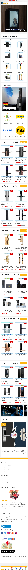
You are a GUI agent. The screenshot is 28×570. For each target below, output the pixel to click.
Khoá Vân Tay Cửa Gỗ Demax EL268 (20, 178)
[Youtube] (10, 533)
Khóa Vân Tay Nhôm (9, 186)
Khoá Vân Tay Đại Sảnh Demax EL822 (6, 248)
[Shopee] (13, 533)
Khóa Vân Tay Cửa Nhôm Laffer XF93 (6, 222)
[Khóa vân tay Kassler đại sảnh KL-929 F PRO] (21, 259)
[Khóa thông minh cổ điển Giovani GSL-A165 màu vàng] (7, 259)
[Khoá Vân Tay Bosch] (14, 99)
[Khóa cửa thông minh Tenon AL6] (7, 196)
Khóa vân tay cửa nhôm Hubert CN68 (20, 203)
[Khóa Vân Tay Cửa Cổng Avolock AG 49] (7, 303)
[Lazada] (16, 533)
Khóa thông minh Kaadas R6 (5, 399)
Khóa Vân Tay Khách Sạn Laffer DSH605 (20, 355)
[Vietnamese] (10, 0)
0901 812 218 (8, 521)
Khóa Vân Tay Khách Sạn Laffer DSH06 (6, 355)
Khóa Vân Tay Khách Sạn (11, 319)
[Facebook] (2, 533)
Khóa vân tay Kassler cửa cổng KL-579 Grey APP (7, 292)
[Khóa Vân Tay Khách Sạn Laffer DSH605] (21, 347)
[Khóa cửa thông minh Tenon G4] (21, 372)
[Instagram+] (7, 533)
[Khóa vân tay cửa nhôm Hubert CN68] (21, 196)
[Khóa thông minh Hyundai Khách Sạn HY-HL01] (7, 328)
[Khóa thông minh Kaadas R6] (7, 391)
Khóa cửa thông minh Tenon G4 (20, 380)
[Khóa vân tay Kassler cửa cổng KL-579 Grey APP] (7, 284)
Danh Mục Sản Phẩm (9, 36)
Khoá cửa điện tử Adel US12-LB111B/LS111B (6, 178)
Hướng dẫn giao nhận (6, 482)
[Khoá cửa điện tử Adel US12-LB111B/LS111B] (7, 170)
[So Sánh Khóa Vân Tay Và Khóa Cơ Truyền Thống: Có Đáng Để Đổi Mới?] (14, 434)
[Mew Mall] (12, 410)
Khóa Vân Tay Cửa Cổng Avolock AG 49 (6, 311)
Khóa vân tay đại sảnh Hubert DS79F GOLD (21, 248)
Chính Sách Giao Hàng (6, 467)
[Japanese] (18, 0)
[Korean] (16, 0)
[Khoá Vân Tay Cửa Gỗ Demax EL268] (21, 170)
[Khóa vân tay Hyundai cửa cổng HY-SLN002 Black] (21, 284)
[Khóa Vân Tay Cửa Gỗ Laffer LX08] (7, 151)
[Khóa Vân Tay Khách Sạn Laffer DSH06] (7, 347)
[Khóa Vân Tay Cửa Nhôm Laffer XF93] (7, 214)
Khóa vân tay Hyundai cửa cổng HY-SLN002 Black (21, 292)
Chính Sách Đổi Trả (6, 469)
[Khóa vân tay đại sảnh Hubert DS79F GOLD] (21, 240)
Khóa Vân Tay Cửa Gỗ (10, 142)
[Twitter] (5, 533)
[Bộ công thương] (6, 526)
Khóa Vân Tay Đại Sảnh (10, 230)
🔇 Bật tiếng (23, 30)
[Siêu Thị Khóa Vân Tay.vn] (4, 2)
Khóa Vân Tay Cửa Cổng (11, 275)
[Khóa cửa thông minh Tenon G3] (21, 303)
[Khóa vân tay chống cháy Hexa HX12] (21, 151)
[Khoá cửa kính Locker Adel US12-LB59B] (7, 372)
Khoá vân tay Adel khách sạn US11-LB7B (20, 336)
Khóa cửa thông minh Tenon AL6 (6, 203)
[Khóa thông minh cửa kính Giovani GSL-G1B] (21, 391)
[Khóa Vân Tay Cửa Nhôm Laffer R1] (21, 214)
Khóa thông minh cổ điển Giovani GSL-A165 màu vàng (7, 267)
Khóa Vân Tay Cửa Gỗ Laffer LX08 (6, 159)
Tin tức (5, 419)
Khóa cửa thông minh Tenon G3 (20, 311)
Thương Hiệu (7, 85)
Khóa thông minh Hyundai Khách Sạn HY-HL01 (6, 336)
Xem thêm (23, 142)
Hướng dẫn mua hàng (6, 478)
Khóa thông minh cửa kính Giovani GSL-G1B (20, 399)
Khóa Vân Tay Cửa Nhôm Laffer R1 (20, 222)
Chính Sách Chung (5, 471)
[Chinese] (14, 0)
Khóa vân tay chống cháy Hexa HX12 (20, 159)
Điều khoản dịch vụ (6, 484)
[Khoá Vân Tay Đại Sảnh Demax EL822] (7, 240)
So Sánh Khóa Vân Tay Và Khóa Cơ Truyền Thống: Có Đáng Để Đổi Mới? (13, 448)
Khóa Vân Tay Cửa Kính (10, 363)
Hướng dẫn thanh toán (7, 480)
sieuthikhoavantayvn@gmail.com (13, 519)
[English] (12, 0)
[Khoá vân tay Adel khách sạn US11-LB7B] (21, 328)
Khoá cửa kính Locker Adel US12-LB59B (6, 380)
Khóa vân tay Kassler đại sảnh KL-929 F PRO (21, 267)
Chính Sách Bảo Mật (6, 465)
